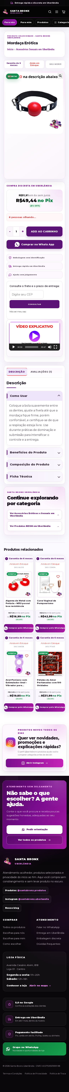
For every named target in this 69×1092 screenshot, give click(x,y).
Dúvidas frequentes (48, 943)
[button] (60, 76)
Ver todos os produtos (32, 840)
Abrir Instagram (35, 763)
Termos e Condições (12, 1073)
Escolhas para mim (14, 938)
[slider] (31, 347)
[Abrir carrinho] (63, 11)
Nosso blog (12, 908)
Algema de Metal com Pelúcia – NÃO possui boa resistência (18, 603)
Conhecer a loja (17, 985)
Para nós (9, 22)
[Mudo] (49, 347)
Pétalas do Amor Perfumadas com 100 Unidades (49, 683)
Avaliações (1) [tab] (41, 371)
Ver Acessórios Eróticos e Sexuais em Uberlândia (34, 514)
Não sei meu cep (18, 311)
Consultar (34, 304)
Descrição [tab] (17, 371)
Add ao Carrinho (44, 231)
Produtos (42, 22)
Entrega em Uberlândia (50, 932)
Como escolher (12, 943)
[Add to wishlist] (9, 77)
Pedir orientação (37, 829)
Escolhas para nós (13, 932)
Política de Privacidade (36, 1073)
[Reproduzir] (13, 347)
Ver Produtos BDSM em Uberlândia (34, 526)
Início (10, 49)
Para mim (26, 22)
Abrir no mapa (38, 985)
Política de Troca (58, 1073)
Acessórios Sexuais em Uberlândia (35, 49)
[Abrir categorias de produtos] (56, 11)
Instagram (27, 899)
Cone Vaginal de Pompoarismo (46, 602)
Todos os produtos (14, 927)
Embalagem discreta (48, 938)
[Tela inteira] (55, 347)
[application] (34, 336)
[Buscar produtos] (49, 11)
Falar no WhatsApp (48, 927)
